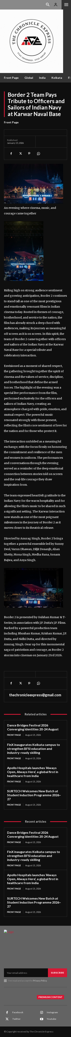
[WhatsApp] (38, 153)
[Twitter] (20, 153)
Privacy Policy (40, 980)
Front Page (11, 122)
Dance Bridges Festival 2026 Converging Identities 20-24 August (33, 727)
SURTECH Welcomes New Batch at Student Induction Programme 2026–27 (34, 795)
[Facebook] (11, 153)
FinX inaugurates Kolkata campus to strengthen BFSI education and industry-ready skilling (33, 748)
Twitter (16, 1018)
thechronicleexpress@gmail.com (35, 695)
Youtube (51, 1018)
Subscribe (57, 972)
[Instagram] (41, 1012)
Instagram (52, 1012)
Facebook (17, 1012)
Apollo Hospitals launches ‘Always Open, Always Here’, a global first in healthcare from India (32, 772)
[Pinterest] (29, 153)
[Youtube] (41, 1019)
